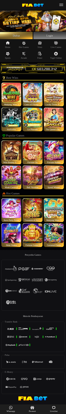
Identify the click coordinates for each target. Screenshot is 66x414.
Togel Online (56, 58)
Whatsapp (11, 411)
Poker (40, 58)
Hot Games (24, 47)
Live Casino (56, 47)
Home (7, 47)
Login (49, 35)
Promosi (32, 411)
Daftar (16, 35)
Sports (8, 58)
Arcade (24, 58)
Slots (40, 47)
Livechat (54, 411)
